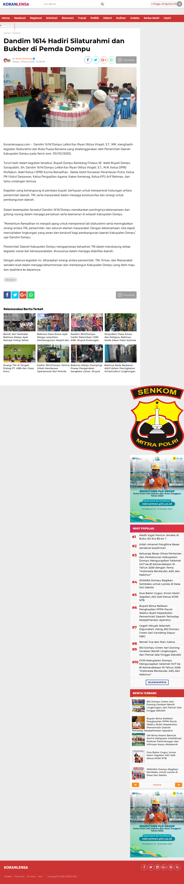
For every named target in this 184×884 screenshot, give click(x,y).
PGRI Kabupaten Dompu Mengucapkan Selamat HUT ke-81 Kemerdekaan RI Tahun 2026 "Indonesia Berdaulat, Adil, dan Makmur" (160, 667)
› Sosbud (15, 33)
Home (6, 18)
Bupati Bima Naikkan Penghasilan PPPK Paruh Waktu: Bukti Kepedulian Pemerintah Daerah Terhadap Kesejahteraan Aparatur (159, 613)
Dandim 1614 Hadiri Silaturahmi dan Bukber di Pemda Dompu (64, 45)
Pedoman (19, 876)
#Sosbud (10, 279)
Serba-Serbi (151, 18)
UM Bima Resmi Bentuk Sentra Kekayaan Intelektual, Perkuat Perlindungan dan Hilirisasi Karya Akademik (164, 740)
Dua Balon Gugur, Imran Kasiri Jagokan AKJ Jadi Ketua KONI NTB (159, 597)
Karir (40, 876)
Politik (95, 18)
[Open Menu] (179, 4)
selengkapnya (157, 682)
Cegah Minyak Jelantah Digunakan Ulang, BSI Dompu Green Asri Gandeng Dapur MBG (159, 631)
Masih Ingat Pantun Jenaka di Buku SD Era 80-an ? (159, 537)
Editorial (7, 26)
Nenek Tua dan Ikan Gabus (157, 642)
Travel (82, 18)
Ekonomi (67, 18)
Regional (36, 18)
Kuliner (121, 18)
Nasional (20, 18)
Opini (167, 18)
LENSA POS (71, 876)
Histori (107, 18)
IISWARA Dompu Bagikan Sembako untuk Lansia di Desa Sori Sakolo (159, 584)
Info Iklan (31, 876)
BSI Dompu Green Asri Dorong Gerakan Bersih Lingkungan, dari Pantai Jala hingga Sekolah (160, 651)
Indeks (134, 18)
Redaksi (8, 876)
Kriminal (51, 18)
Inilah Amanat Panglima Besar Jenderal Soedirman (159, 546)
